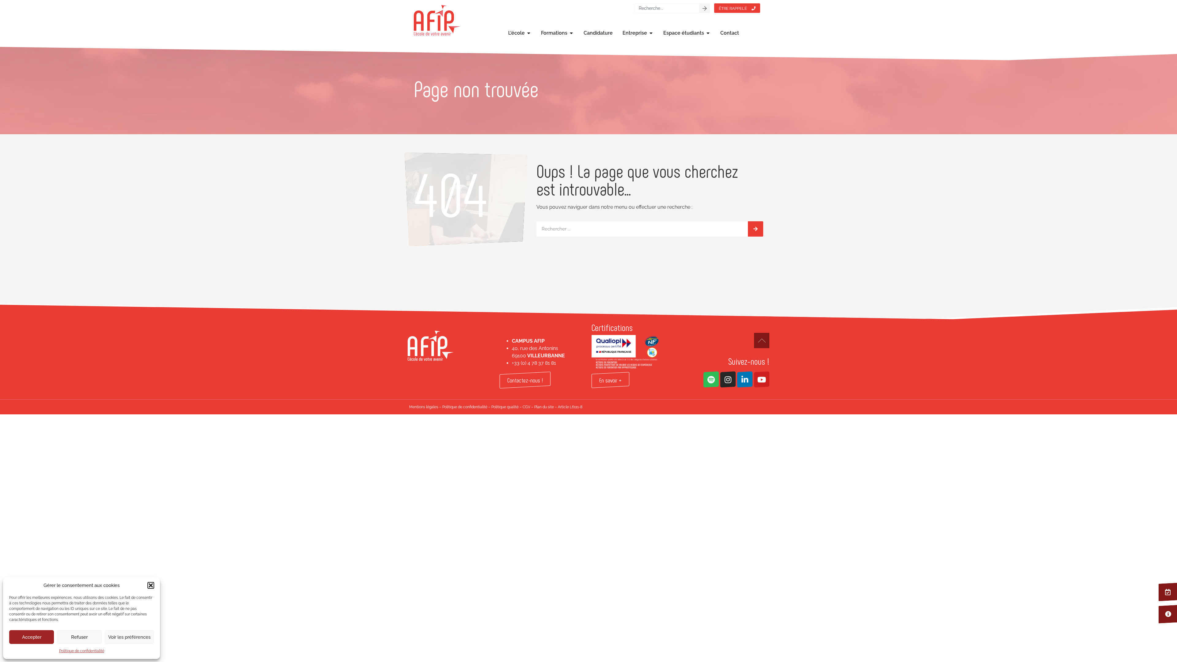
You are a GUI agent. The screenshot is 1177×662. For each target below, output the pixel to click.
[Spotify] (711, 379)
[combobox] (667, 8)
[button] (151, 585)
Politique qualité (505, 407)
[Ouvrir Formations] (571, 33)
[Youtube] (761, 379)
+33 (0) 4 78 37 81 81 (534, 363)
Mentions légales (423, 407)
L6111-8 (576, 407)
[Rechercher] (704, 8)
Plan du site (544, 407)
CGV (526, 407)
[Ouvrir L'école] (528, 33)
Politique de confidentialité (81, 651)
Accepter (31, 637)
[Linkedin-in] (744, 379)
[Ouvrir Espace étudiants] (708, 33)
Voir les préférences (129, 637)
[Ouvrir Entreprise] (651, 33)
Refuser (79, 637)
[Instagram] (728, 379)
